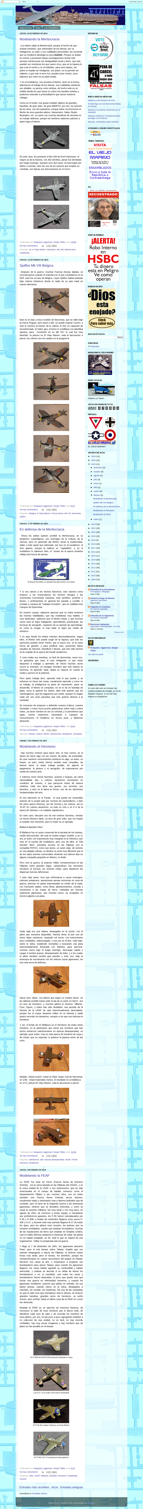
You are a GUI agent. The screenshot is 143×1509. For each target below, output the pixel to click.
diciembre (98, 467)
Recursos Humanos (99, 624)
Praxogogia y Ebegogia (100, 592)
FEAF (37, 1476)
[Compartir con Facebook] (54, 246)
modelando (25, 253)
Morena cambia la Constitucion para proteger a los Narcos (104, 117)
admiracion (34, 1159)
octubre (97, 472)
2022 (93, 528)
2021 (93, 532)
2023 (93, 524)
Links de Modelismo (51, 28)
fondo (67, 1159)
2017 (93, 548)
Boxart (32, 734)
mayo (96, 483)
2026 (93, 456)
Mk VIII (67, 513)
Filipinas (44, 1476)
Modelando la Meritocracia (39, 39)
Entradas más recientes (34, 1487)
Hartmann (51, 249)
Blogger (91, 1503)
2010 (93, 575)
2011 (93, 571)
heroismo (24, 1163)
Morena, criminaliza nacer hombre (103, 122)
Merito (46, 734)
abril (96, 487)
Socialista (77, 734)
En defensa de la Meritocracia (42, 529)
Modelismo (67, 734)
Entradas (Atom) (39, 1493)
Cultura (39, 734)
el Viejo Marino (39, 249)
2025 (93, 460)
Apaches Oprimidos (98, 600)
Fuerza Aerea (57, 513)
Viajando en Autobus (100, 607)
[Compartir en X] (51, 246)
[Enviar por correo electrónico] (47, 246)
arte (42, 1159)
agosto (97, 475)
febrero (97, 495)
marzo (97, 491)
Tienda (37, 28)
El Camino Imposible (99, 609)
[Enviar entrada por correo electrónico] (42, 246)
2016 (93, 552)
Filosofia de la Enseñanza (102, 589)
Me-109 (60, 249)
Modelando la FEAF (34, 1175)
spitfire (23, 517)
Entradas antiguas (71, 1487)
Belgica (32, 513)
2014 (93, 560)
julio (96, 479)
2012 (93, 568)
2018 (93, 544)
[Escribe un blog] (49, 246)
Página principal (26, 28)
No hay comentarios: (29, 246)
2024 (93, 464)
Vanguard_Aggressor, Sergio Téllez (104, 649)
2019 (93, 540)
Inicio (54, 1487)
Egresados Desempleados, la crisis (105, 626)
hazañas (53, 1476)
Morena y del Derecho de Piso (101, 100)
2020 (93, 536)
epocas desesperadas (54, 1159)
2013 (93, 564)
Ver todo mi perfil (95, 654)
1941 (31, 1476)
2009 (93, 579)
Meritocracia (70, 249)
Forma (74, 1159)
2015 (93, 556)
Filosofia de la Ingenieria (102, 616)
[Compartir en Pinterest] (56, 246)
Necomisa (76, 513)
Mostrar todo (118, 632)
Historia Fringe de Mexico (102, 598)
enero (96, 519)
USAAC (23, 1479)
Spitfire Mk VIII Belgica (36, 265)
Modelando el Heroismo (38, 746)
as (30, 249)
